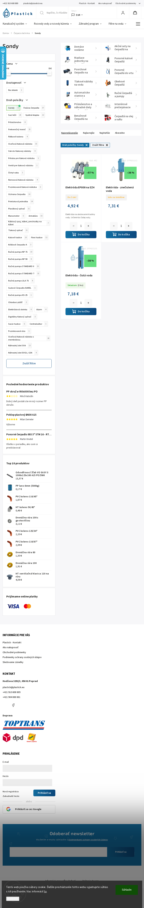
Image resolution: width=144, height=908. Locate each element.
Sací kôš (14, 115)
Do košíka (88, 226)
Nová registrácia (11, 791)
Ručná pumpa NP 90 (20, 259)
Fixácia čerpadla (34, 107)
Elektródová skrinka (19, 309)
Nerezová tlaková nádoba (23, 179)
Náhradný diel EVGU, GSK (22, 352)
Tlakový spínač (18, 230)
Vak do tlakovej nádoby (21, 151)
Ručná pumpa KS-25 (20, 295)
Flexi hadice (39, 237)
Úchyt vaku (15, 172)
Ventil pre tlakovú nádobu (22, 165)
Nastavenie (13, 898)
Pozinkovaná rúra (19, 331)
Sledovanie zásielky (13, 662)
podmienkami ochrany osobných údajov (88, 839)
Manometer (16, 215)
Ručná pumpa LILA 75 (20, 280)
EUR (78, 15)
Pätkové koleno (18, 136)
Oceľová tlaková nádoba (22, 143)
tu (45, 891)
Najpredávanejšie (69, 133)
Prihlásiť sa (120, 852)
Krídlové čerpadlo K (19, 244)
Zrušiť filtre (29, 363)
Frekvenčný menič (19, 129)
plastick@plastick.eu (13, 687)
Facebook (13, 705)
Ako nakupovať (105, 3)
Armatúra (35, 215)
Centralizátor (38, 324)
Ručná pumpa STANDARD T (23, 273)
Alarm (41, 309)
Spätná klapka (34, 115)
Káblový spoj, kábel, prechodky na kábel (28, 223)
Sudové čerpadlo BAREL (21, 287)
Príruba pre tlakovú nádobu (23, 158)
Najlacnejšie (88, 133)
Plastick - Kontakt (87, 3)
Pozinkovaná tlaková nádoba (24, 187)
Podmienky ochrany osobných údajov (22, 657)
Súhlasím (127, 890)
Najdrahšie (105, 133)
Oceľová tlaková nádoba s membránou (28, 338)
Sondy (13, 107)
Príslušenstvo (16, 122)
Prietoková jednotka (20, 201)
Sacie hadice (16, 324)
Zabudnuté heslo (11, 796)
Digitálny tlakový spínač (21, 316)
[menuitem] (16, 24)
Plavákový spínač (19, 208)
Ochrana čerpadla (19, 194)
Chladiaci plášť (17, 302)
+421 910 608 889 (11, 692)
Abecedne (120, 133)
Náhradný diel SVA (19, 345)
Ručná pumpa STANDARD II (23, 266)
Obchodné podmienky (125, 3)
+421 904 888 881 (11, 697)
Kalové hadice (17, 237)
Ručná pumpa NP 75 (20, 251)
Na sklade (15, 90)
